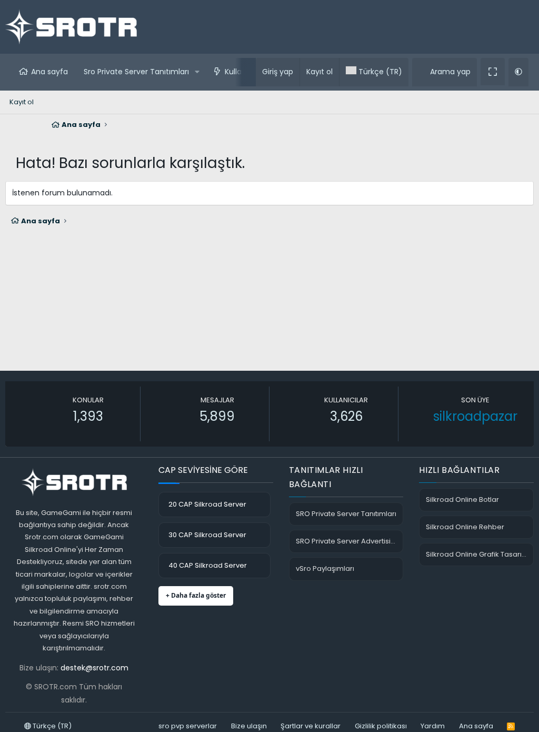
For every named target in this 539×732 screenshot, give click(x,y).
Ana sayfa (49, 71)
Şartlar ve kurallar (311, 726)
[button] (197, 72)
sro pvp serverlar (187, 726)
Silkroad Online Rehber (465, 527)
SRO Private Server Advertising (348, 541)
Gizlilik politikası (381, 726)
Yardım (433, 726)
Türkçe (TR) (51, 726)
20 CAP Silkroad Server (207, 504)
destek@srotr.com (94, 667)
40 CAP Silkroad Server (207, 565)
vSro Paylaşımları (325, 568)
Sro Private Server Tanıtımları (136, 71)
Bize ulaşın (249, 726)
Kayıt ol (21, 102)
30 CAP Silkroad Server (207, 535)
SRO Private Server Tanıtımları (346, 514)
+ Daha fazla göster (196, 595)
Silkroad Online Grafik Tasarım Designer (480, 554)
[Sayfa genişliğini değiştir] (493, 71)
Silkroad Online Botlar (462, 499)
